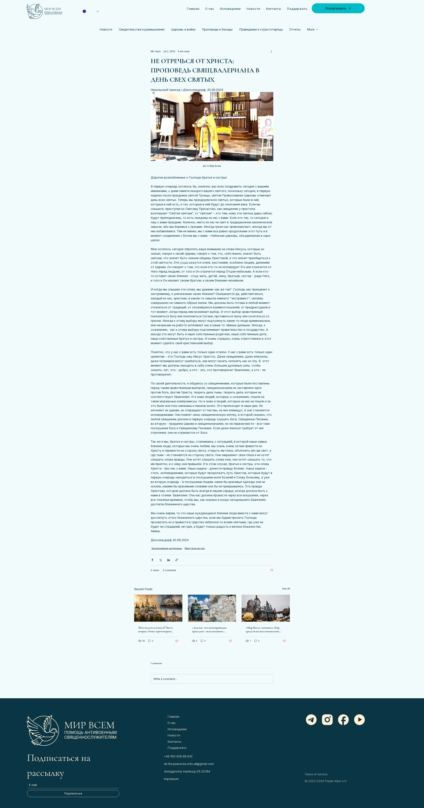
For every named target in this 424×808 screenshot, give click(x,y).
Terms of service (316, 774)
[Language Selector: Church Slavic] (90, 11)
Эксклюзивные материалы (166, 548)
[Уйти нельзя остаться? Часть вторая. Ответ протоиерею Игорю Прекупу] (158, 608)
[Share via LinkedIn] (168, 559)
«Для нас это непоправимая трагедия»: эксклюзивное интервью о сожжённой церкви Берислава (211, 629)
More (310, 29)
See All (286, 588)
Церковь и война (183, 29)
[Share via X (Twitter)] (160, 559)
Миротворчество (195, 548)
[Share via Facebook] (152, 559)
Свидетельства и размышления (141, 29)
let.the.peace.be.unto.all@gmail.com (189, 764)
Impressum (171, 779)
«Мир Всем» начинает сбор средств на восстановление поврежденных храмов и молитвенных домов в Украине (264, 629)
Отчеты (294, 29)
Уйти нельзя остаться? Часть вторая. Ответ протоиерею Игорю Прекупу (155, 629)
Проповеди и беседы (217, 29)
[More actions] (271, 51)
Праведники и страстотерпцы (261, 29)
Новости (106, 29)
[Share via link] (176, 559)
